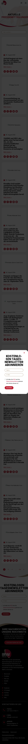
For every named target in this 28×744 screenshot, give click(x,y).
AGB (14, 379)
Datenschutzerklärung (12, 381)
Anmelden (9, 387)
